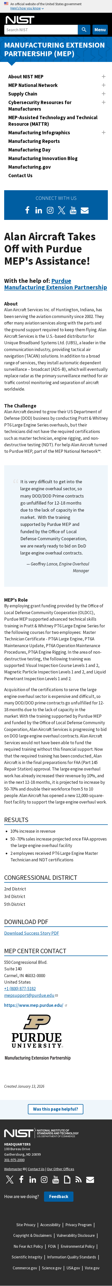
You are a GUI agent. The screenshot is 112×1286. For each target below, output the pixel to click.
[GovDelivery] (84, 210)
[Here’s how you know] (56, 6)
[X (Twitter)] (61, 210)
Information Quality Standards (71, 1257)
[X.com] (10, 1179)
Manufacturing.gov (29, 167)
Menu (100, 30)
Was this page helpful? (55, 1109)
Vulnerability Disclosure (76, 1235)
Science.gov (51, 1267)
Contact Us (20, 175)
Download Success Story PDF (31, 933)
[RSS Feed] (78, 1179)
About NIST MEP (25, 76)
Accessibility (50, 1224)
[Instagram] (50, 210)
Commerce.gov (25, 1267)
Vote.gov (92, 1267)
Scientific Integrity (27, 1257)
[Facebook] (27, 210)
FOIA (52, 1246)
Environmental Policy (78, 1246)
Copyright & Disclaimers (32, 1235)
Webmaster (13, 1169)
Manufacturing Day (29, 150)
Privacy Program (78, 1224)
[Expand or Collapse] (103, 76)
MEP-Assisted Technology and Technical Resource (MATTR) (52, 120)
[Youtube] (73, 210)
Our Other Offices (60, 1169)
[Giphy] (67, 1179)
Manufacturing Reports (34, 141)
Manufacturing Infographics (39, 132)
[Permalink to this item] (109, 290)
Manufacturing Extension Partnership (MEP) (54, 49)
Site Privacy (25, 1224)
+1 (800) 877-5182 (20, 988)
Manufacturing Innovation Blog (43, 158)
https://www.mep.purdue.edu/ (33, 1005)
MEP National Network (33, 85)
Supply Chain (22, 94)
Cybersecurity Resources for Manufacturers (39, 105)
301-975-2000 (14, 1159)
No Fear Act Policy (28, 1246)
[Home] (20, 20)
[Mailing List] (90, 1179)
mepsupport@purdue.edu (29, 995)
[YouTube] (55, 1179)
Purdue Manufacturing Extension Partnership (55, 284)
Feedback (58, 1196)
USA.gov (73, 1267)
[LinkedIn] (39, 210)
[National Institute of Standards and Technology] (41, 1133)
